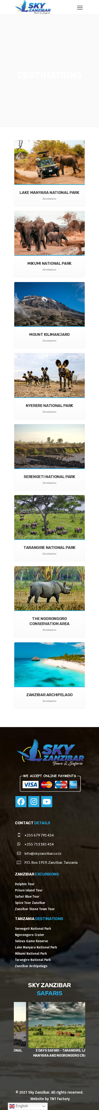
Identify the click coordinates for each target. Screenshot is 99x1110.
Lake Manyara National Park (36, 947)
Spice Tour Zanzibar (30, 903)
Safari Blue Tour (27, 897)
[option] (49, 1032)
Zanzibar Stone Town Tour (35, 909)
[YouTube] (46, 801)
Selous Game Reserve (31, 941)
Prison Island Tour (29, 890)
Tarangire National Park (33, 960)
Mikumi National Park (31, 954)
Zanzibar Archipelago (31, 966)
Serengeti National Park (33, 929)
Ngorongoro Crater (29, 935)
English (21, 1106)
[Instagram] (33, 801)
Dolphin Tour (25, 884)
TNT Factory (60, 1099)
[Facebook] (20, 801)
